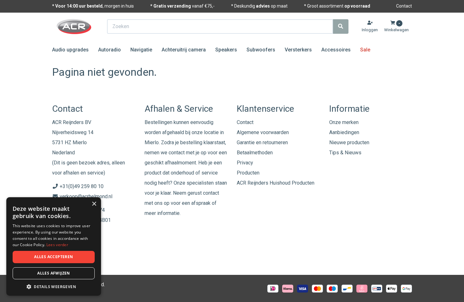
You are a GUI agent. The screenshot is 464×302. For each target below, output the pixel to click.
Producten (248, 173)
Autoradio (109, 50)
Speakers (226, 50)
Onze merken (344, 122)
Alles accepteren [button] (53, 256)
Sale (365, 50)
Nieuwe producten (349, 142)
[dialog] (53, 246)
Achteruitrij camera (184, 50)
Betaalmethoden (255, 153)
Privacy (245, 163)
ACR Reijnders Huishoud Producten (275, 183)
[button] (54, 286)
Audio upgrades (70, 50)
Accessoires (336, 50)
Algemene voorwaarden (263, 132)
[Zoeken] (340, 26)
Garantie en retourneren (262, 142)
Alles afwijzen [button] (53, 273)
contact (211, 193)
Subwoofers (261, 50)
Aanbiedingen (344, 132)
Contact (404, 6)
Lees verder (57, 244)
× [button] (94, 204)
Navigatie (141, 50)
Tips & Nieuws (345, 153)
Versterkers (298, 50)
